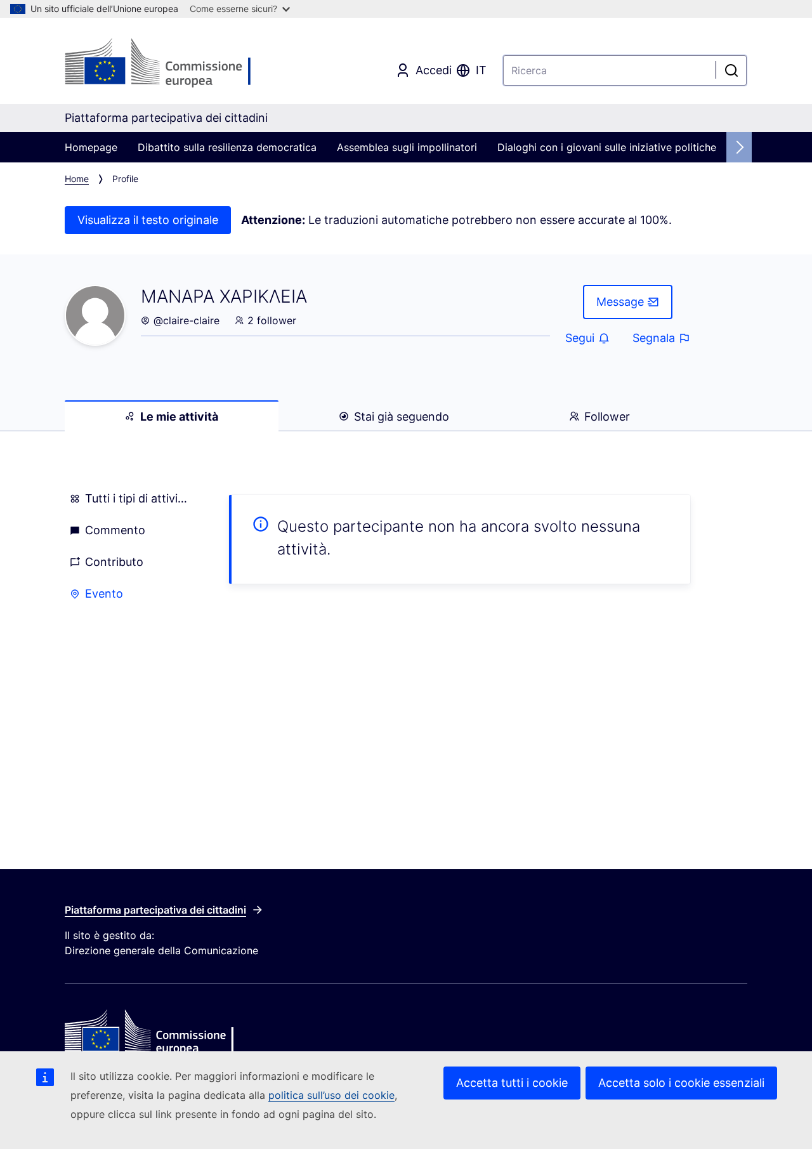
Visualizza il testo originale (147, 220)
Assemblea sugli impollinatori (407, 147)
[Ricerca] (731, 70)
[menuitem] (132, 499)
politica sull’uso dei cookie (331, 1095)
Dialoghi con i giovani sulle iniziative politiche (606, 147)
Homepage (91, 147)
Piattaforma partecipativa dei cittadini (155, 909)
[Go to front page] (166, 63)
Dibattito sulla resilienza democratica (227, 147)
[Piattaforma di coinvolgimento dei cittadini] (178, 1032)
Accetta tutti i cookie (512, 1082)
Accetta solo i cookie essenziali (681, 1082)
